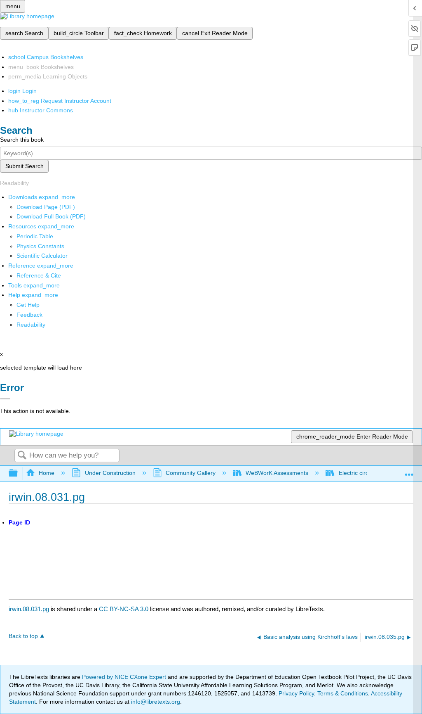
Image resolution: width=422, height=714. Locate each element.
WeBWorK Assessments (277, 473)
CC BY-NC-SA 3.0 (123, 608)
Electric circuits (358, 473)
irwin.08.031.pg (29, 608)
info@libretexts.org (154, 701)
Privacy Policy (296, 693)
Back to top (23, 636)
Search (21, 455)
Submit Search (24, 166)
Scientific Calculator (42, 255)
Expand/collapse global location (409, 471)
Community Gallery (190, 473)
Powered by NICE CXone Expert (125, 677)
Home (46, 473)
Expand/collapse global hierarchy (18, 473)
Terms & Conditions (342, 693)
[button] (29, 314)
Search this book (22, 139)
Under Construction (110, 473)
